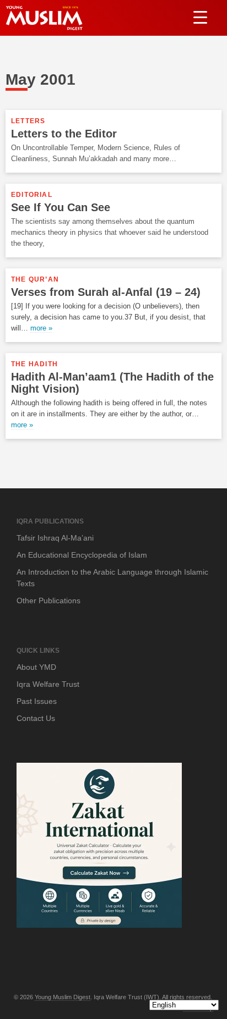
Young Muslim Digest (62, 997)
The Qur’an (35, 279)
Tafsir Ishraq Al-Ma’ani (55, 537)
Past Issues (37, 701)
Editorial (31, 195)
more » (41, 328)
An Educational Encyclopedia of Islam (82, 554)
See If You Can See (60, 207)
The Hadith (34, 364)
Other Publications (48, 600)
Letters (28, 121)
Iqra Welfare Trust (48, 684)
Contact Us (36, 718)
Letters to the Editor (64, 134)
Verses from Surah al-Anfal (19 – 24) (106, 292)
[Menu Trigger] (200, 17)
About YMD (36, 667)
